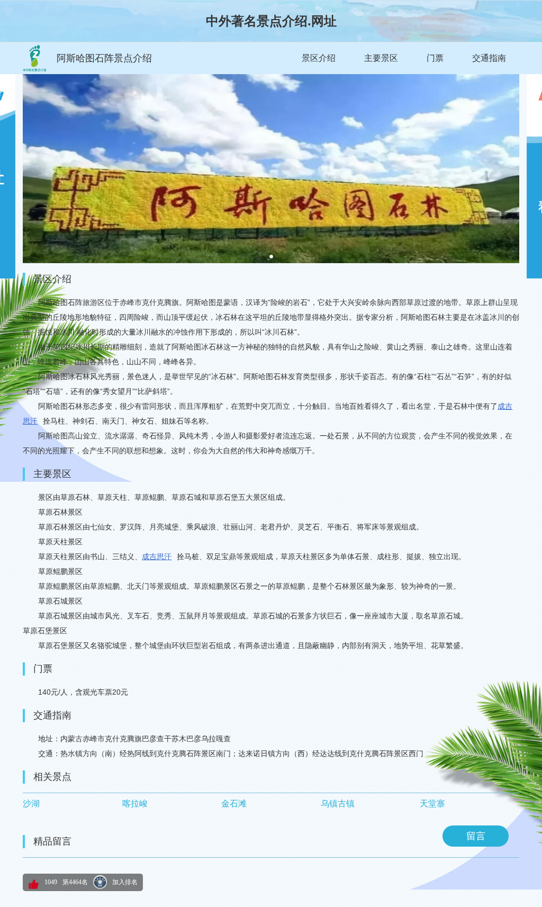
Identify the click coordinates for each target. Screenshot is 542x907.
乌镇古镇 (338, 803)
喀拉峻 (135, 803)
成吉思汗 (156, 556)
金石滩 (234, 803)
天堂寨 (432, 803)
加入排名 (125, 882)
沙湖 (31, 803)
